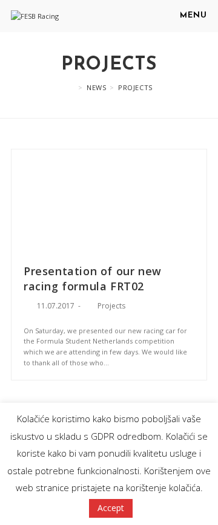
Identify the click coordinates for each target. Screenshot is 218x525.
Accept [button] (110, 508)
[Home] (69, 87)
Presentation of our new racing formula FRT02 (93, 278)
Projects (111, 306)
